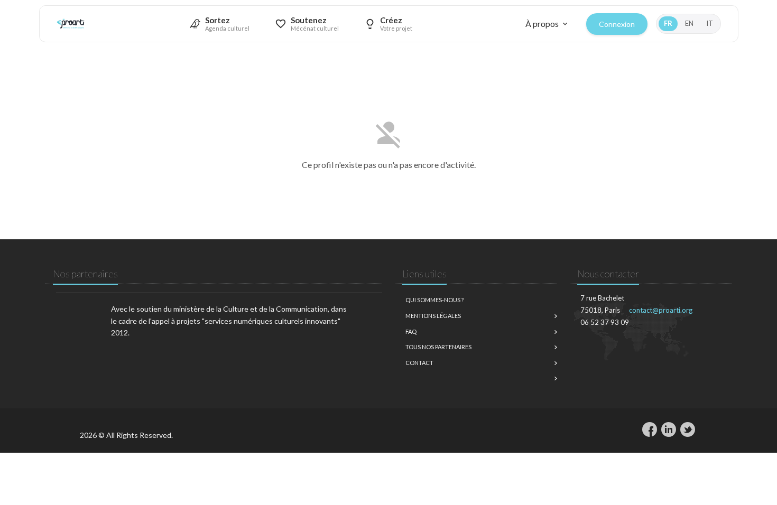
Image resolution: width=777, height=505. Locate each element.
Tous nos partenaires (438, 346)
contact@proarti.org (660, 310)
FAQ (411, 331)
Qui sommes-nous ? (434, 299)
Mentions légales (433, 315)
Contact (419, 362)
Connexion (617, 24)
